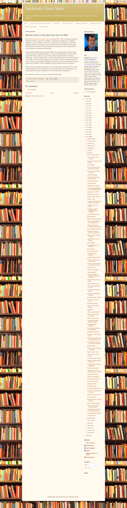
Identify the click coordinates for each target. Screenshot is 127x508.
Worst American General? (93, 403)
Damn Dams (90, 309)
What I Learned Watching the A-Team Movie (93, 222)
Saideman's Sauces (68, 23)
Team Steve (56, 23)
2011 (87, 134)
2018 (87, 117)
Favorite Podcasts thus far (93, 379)
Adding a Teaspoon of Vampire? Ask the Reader (94, 225)
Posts (87, 465)
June (89, 153)
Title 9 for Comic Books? (93, 155)
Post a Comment (32, 89)
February (90, 430)
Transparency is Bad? (92, 181)
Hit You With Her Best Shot (94, 229)
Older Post (76, 93)
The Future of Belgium (93, 270)
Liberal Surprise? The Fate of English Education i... (94, 410)
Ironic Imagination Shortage (94, 413)
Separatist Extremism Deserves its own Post (93, 232)
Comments (89, 468)
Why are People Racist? (93, 368)
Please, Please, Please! (92, 251)
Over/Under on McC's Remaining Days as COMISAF (92, 210)
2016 (87, 122)
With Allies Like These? (93, 194)
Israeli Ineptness (91, 418)
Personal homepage (90, 91)
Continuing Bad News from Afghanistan (94, 365)
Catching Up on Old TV (93, 192)
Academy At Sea (91, 415)
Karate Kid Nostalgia (92, 303)
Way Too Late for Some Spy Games (94, 161)
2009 (87, 435)
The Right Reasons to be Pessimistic (93, 245)
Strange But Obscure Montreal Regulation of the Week (93, 276)
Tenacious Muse (90, 457)
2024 (87, 103)
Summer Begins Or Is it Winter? (93, 239)
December (90, 138)
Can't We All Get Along (93, 214)
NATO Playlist (44, 26)
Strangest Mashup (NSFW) (93, 257)
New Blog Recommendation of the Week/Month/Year (94, 188)
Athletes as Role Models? (93, 312)
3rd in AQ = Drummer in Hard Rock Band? (93, 406)
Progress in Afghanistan (93, 376)
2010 (87, 136)
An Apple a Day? (91, 183)
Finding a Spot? (91, 199)
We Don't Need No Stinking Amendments (94, 348)
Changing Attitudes (92, 384)
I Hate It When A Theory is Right (94, 280)
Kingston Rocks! (91, 216)
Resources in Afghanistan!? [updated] (94, 294)
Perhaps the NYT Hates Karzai (93, 306)
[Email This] (50, 79)
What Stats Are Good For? (93, 394)
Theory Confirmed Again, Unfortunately (93, 260)
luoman (66, 497)
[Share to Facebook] (55, 79)
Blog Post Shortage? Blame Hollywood (94, 361)
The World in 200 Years (93, 332)
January (90, 432)
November (90, 141)
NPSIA (88, 451)
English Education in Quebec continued (94, 400)
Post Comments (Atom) (38, 96)
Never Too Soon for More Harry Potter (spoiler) (93, 167)
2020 (87, 113)
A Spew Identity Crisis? (93, 283)
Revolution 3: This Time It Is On (93, 335)
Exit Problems (90, 165)
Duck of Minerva (90, 443)
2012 (87, 132)
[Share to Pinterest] (57, 79)
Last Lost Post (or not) (92, 381)
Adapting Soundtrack (82, 23)
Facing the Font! (91, 267)
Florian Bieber (90, 445)
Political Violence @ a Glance (92, 454)
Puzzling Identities (91, 386)
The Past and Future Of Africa (93, 300)
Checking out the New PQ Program (93, 235)
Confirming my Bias (92, 175)
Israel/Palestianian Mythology (91, 325)
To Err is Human (91, 397)
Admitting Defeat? (91, 272)
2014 (87, 127)
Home (26, 23)
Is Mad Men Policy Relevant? (92, 254)
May (89, 423)
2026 (87, 99)
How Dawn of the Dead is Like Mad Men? (93, 328)
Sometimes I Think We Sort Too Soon (94, 391)
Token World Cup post (92, 318)
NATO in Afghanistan (30, 26)
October (90, 143)
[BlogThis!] (52, 79)
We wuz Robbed (91, 242)
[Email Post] (47, 78)
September (90, 145)
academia (32, 81)
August (89, 148)
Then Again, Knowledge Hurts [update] (93, 177)
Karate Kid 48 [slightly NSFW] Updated (93, 321)
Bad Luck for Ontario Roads (94, 219)
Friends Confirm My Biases (94, 196)
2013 (87, 129)
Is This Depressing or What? (94, 358)
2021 (87, 110)
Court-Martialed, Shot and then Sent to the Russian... (94, 342)
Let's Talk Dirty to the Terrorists (92, 157)
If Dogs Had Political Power (94, 388)
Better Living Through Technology (92, 315)
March (89, 428)
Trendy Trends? (91, 420)
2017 (87, 120)
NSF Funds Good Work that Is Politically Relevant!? (94, 338)
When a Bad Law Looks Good (93, 355)
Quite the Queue (91, 346)
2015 (87, 125)
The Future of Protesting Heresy (93, 290)
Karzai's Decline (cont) (92, 352)
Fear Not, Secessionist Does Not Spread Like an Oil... (94, 264)
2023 (87, 106)
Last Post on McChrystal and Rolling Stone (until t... (94, 202)
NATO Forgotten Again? (93, 186)
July (89, 150)
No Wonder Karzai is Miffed (94, 297)
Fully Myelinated (90, 448)
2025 (87, 101)
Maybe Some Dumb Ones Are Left (93, 286)
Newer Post (29, 93)
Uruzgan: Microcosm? (92, 374)
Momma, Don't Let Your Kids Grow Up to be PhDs (94, 371)
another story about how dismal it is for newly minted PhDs (43, 39)
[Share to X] (53, 79)
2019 (87, 115)
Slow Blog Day (91, 249)
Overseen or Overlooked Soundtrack (40, 23)
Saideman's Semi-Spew (44, 8)
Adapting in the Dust (96, 23)
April (89, 425)
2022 (87, 108)
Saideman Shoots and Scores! (92, 205)
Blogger (77, 497)
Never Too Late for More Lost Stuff (93, 171)
